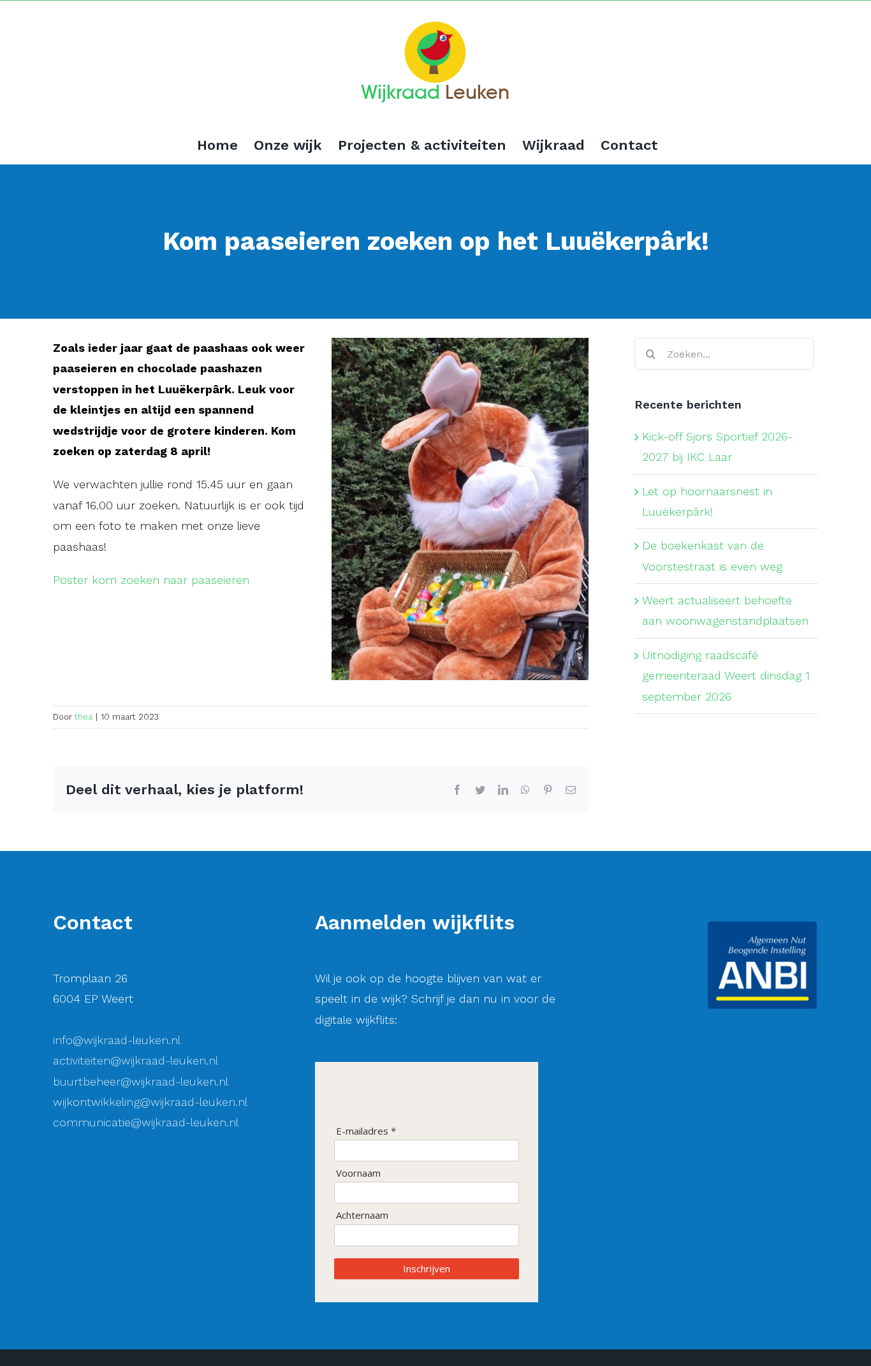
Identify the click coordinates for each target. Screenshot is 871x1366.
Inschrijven (426, 1268)
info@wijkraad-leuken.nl (116, 1040)
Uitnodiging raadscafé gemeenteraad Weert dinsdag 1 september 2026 (726, 675)
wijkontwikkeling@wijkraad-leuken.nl (150, 1101)
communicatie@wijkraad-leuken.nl (145, 1122)
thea (83, 717)
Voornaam (358, 1173)
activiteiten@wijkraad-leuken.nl (135, 1060)
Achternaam (362, 1215)
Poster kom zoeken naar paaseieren (151, 579)
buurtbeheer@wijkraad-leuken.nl (140, 1081)
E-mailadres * (366, 1131)
